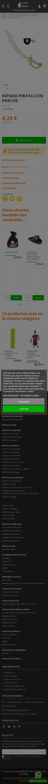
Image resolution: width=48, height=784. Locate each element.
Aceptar (24, 409)
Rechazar (24, 401)
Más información (11, 395)
